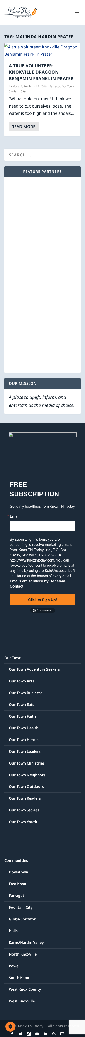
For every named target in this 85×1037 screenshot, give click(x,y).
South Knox (19, 977)
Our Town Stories (24, 810)
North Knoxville (23, 954)
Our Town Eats (21, 704)
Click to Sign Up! (42, 599)
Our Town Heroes (24, 739)
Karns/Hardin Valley (26, 942)
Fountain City (21, 907)
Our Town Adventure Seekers (34, 669)
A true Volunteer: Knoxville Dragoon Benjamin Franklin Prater (41, 72)
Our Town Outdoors (26, 786)
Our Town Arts (21, 681)
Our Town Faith (22, 716)
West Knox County (25, 989)
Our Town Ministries (27, 763)
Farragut (55, 86)
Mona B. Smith (21, 86)
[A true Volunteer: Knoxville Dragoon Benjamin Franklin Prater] (42, 50)
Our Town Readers (25, 798)
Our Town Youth (23, 821)
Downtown (18, 872)
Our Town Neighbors (27, 774)
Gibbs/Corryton (22, 919)
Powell (15, 965)
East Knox (17, 883)
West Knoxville (22, 1001)
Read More (23, 126)
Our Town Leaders (25, 751)
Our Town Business (25, 692)
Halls (13, 930)
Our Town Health (24, 727)
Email (14, 516)
